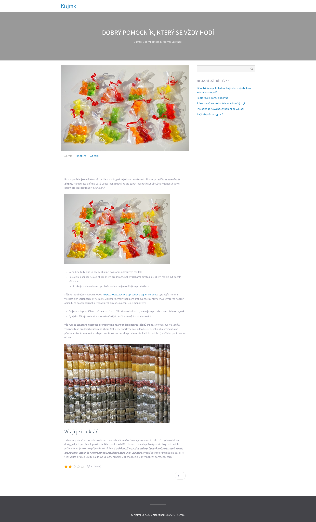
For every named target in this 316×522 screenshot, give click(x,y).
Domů (137, 41)
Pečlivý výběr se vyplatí (210, 114)
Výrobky (94, 156)
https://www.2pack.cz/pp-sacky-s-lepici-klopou (129, 294)
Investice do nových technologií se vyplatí (220, 108)
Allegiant (153, 514)
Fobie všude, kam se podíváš (212, 97)
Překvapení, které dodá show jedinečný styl (221, 103)
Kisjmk (68, 6)
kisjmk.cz (81, 156)
